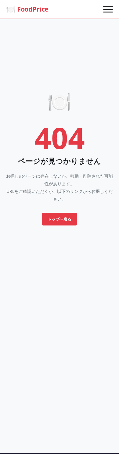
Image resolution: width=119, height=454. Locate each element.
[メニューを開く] (108, 9)
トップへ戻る (59, 219)
